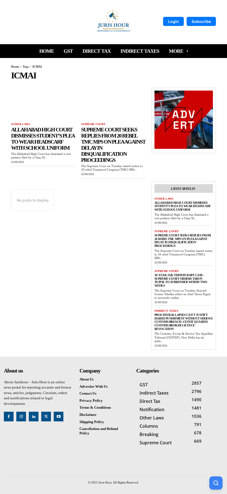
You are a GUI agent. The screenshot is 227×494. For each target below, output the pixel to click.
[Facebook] (9, 416)
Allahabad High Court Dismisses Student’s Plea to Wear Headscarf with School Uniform (43, 138)
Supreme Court (93, 124)
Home (15, 66)
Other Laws (20, 124)
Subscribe (201, 21)
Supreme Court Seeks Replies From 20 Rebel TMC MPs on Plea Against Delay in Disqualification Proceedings (182, 240)
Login (173, 21)
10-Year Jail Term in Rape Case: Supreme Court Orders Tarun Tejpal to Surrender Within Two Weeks (180, 280)
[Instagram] (21, 416)
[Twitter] (46, 416)
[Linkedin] (33, 416)
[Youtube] (58, 416)
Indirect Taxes (166, 310)
